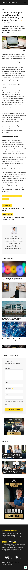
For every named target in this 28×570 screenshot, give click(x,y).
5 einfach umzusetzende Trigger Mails (13, 210)
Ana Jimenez (14, 236)
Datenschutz (10, 564)
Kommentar (8, 368)
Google (11, 196)
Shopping (5, 199)
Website (7, 395)
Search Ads (18, 196)
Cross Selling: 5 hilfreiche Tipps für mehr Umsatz (13, 218)
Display (5, 196)
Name (6, 382)
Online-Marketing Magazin (10, 2)
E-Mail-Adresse (9, 388)
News (3, 9)
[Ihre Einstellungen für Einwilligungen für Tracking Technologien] (25, 567)
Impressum (4, 564)
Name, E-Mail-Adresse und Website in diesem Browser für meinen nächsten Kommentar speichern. (14, 403)
